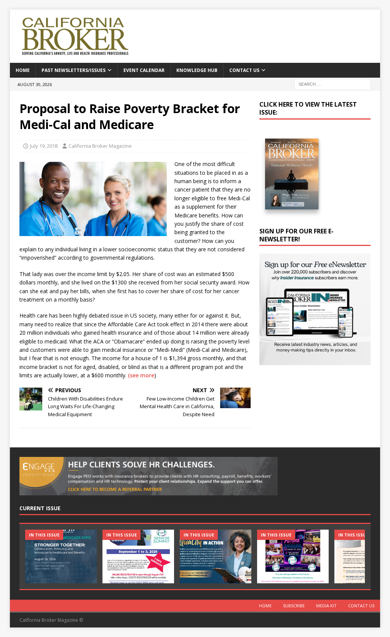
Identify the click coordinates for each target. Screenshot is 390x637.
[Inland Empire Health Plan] (215, 556)
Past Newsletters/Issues (73, 70)
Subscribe (294, 605)
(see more (141, 375)
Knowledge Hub (196, 70)
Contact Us (244, 70)
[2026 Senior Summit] (138, 556)
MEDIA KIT (326, 605)
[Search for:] (332, 83)
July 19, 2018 (44, 145)
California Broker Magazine (100, 145)
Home (23, 70)
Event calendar (144, 70)
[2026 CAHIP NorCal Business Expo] (61, 556)
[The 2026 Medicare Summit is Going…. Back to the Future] (293, 556)
